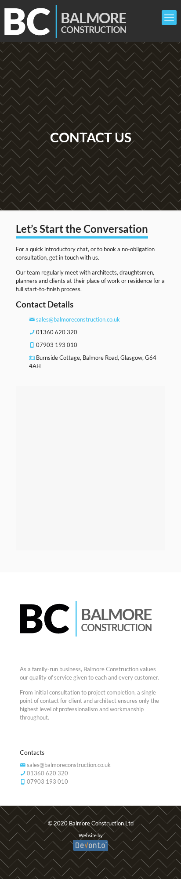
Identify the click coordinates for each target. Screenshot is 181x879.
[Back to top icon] (160, 859)
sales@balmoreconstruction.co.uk (78, 319)
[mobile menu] (169, 17)
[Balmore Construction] (81, 20)
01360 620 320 (56, 332)
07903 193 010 (56, 344)
